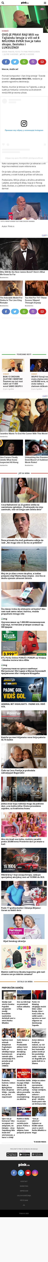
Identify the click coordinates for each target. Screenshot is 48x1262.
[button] (3, 370)
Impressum (24, 1191)
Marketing (24, 1186)
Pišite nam (24, 1200)
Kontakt (24, 1181)
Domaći (5, 31)
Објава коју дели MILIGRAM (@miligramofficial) (24, 158)
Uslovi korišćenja (24, 1196)
